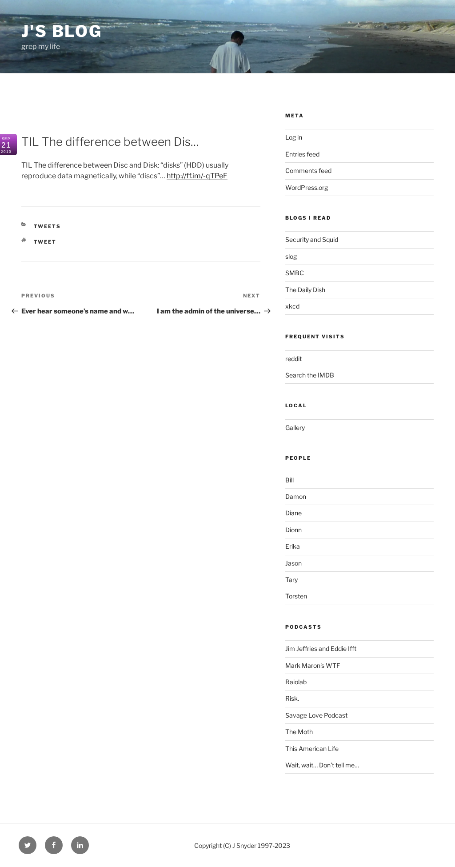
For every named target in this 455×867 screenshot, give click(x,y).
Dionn (293, 530)
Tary (291, 579)
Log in (293, 137)
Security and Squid (311, 239)
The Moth (299, 731)
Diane (293, 513)
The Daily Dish (305, 289)
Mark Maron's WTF (312, 665)
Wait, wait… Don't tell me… (322, 765)
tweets (47, 226)
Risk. (292, 698)
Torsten (296, 596)
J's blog (61, 31)
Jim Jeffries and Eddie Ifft (320, 648)
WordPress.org (306, 187)
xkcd (292, 306)
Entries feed (302, 154)
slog (291, 256)
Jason (293, 563)
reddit (293, 358)
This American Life (312, 748)
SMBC (294, 273)
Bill (289, 480)
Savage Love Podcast (316, 715)
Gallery (295, 427)
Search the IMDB (309, 375)
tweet (45, 242)
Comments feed (308, 170)
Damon (295, 496)
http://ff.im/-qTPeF (197, 176)
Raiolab (296, 682)
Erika (292, 546)
